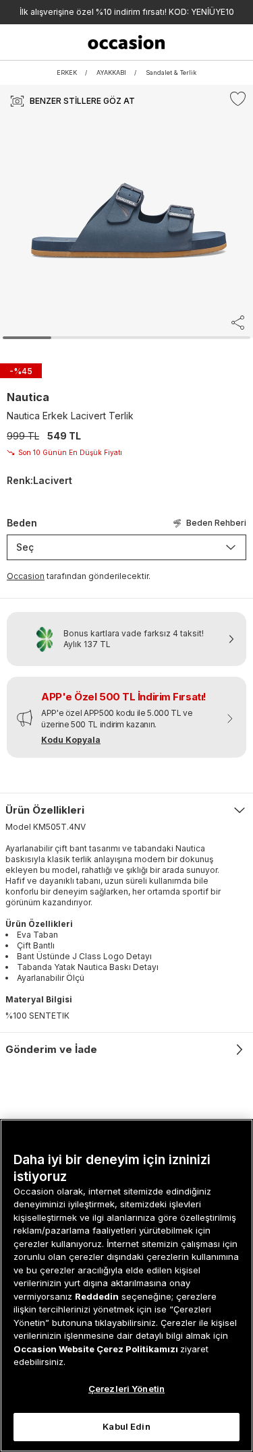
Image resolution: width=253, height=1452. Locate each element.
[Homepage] (126, 42)
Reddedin (97, 1296)
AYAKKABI (111, 72)
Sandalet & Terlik (171, 72)
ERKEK (67, 72)
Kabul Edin (126, 1426)
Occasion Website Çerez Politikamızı (96, 1348)
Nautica (28, 397)
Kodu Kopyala (71, 740)
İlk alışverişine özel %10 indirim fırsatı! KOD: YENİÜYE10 (127, 12)
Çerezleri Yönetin (126, 1388)
